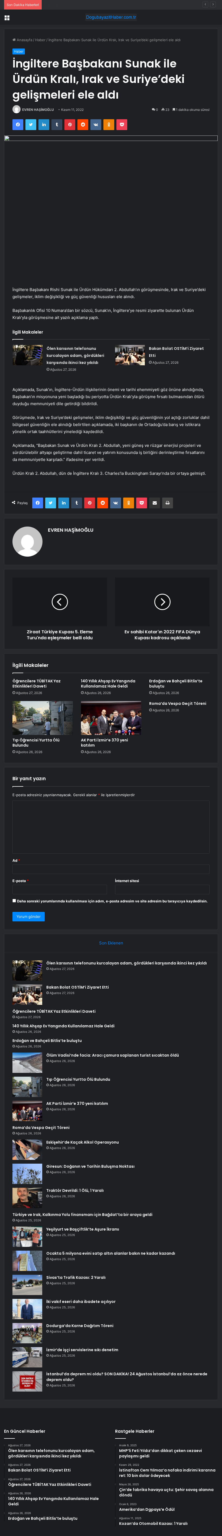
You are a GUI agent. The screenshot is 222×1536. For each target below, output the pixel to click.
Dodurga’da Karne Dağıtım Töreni (79, 1325)
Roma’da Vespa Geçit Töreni (177, 703)
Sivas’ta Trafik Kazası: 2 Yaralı (76, 1277)
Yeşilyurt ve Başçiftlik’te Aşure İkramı (82, 1229)
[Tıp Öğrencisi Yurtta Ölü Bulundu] (42, 718)
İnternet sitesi (127, 881)
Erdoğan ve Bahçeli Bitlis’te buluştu (176, 683)
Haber (40, 40)
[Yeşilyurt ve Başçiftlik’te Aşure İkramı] (27, 1237)
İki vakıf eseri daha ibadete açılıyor (81, 1301)
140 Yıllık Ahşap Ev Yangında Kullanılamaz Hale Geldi (108, 683)
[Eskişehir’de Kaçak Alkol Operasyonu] (27, 1150)
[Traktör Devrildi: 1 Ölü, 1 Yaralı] (27, 1198)
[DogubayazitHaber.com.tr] (111, 17)
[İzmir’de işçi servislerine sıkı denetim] (27, 1357)
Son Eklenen (111, 943)
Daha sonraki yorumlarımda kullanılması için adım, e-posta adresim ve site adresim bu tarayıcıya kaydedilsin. (112, 901)
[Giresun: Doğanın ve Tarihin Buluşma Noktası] (27, 1174)
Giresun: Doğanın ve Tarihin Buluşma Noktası (90, 1166)
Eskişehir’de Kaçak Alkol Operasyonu (82, 1142)
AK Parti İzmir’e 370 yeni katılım (104, 742)
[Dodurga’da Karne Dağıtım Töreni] (27, 1333)
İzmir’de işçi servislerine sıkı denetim (82, 1350)
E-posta (20, 881)
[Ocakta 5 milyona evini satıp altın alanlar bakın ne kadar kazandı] (27, 1261)
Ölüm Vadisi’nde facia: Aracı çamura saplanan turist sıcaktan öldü (112, 1055)
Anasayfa (24, 40)
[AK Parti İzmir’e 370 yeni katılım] (111, 718)
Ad (16, 860)
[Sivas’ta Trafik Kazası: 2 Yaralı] (27, 1285)
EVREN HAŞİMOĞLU (38, 110)
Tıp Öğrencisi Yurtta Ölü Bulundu (36, 742)
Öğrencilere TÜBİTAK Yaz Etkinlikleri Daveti (80, 4)
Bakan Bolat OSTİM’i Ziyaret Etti (77, 987)
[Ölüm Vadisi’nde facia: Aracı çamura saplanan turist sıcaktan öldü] (27, 1063)
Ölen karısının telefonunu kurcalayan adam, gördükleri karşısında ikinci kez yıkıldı (75, 355)
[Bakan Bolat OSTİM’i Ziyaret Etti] (130, 355)
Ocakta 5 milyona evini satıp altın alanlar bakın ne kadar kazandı (110, 1253)
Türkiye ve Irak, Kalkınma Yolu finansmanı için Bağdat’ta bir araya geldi (82, 1214)
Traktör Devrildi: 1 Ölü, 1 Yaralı (75, 1190)
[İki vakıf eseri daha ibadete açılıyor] (27, 1309)
